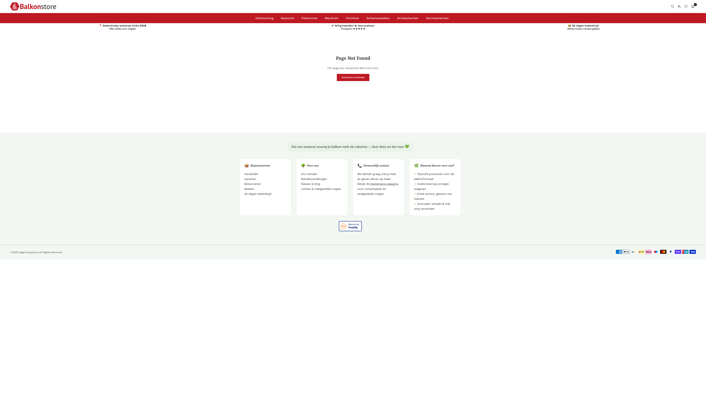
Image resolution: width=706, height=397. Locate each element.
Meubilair (332, 18)
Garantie (250, 179)
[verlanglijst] (685, 6)
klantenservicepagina (384, 184)
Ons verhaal (309, 174)
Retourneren (252, 184)
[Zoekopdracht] (672, 6)
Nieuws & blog (310, 184)
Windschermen (408, 18)
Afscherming (264, 18)
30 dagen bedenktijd (258, 194)
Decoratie (287, 18)
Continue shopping (353, 77)
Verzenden (251, 174)
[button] (692, 6)
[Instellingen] (679, 6)
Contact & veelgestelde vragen (321, 189)
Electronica (309, 18)
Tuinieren (352, 18)
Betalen (249, 189)
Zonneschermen (437, 18)
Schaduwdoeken (378, 18)
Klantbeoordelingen (314, 179)
